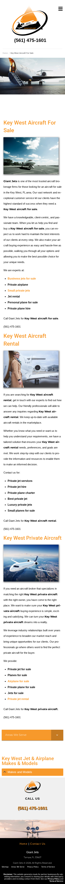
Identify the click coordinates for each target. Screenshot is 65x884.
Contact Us (37, 843)
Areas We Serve (17, 867)
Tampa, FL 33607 (32, 857)
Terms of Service (48, 867)
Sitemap (5, 867)
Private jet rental (18, 699)
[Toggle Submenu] (57, 735)
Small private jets (19, 290)
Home (5, 53)
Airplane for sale (18, 681)
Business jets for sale (22, 278)
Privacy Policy (32, 867)
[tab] (32, 772)
